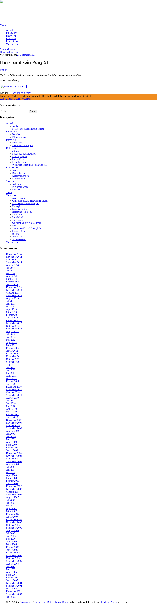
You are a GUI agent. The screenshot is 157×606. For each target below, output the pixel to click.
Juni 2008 (11, 469)
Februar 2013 (12, 315)
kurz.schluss (18, 159)
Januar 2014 (12, 284)
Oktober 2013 (13, 292)
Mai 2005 (10, 569)
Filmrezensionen (20, 137)
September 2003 (14, 594)
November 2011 (14, 356)
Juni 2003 (11, 597)
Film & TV (11, 33)
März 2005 (11, 574)
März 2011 (11, 378)
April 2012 (11, 342)
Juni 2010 (11, 403)
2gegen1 (16, 151)
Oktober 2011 (12, 359)
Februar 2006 (12, 547)
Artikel (9, 30)
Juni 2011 (10, 370)
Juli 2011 (10, 367)
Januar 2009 (12, 450)
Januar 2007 (12, 516)
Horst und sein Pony (10, 52)
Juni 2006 (11, 536)
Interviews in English (22, 145)
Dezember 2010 (14, 386)
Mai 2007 (10, 505)
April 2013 (11, 309)
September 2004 (14, 585)
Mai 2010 (10, 406)
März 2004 (11, 588)
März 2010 (11, 411)
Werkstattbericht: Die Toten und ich (29, 164)
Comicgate (25, 602)
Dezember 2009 (14, 420)
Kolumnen (11, 38)
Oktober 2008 (13, 458)
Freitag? (16, 206)
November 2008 (14, 456)
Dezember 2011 (13, 353)
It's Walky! (17, 217)
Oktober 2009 (13, 425)
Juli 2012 (10, 334)
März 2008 (11, 478)
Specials (10, 181)
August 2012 (12, 331)
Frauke (3, 70)
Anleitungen (18, 184)
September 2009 (14, 428)
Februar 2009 (12, 447)
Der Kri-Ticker (19, 173)
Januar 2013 (12, 317)
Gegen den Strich (20, 209)
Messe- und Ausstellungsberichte (28, 128)
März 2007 (11, 511)
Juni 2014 (11, 270)
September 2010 (14, 395)
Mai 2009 (10, 439)
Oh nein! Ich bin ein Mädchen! (27, 223)
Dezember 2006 (14, 519)
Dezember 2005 (14, 552)
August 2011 (12, 364)
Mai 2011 (10, 373)
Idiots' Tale (17, 214)
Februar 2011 (12, 381)
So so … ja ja (18, 231)
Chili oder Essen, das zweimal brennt (30, 200)
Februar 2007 (12, 514)
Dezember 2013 (14, 287)
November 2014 (14, 256)
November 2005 (14, 555)
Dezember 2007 (14, 486)
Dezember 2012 (14, 320)
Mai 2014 (10, 273)
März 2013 (11, 312)
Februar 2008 (12, 480)
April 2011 (11, 375)
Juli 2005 (10, 566)
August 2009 (12, 431)
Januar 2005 (12, 580)
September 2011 (14, 362)
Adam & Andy (19, 198)
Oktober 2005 (13, 558)
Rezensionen (12, 41)
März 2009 (11, 444)
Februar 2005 (12, 577)
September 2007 (14, 494)
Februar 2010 (12, 414)
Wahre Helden (19, 239)
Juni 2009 (11, 436)
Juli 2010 (10, 400)
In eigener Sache (20, 187)
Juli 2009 (10, 433)
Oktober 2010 (13, 392)
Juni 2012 (11, 337)
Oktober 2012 (13, 326)
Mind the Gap (19, 162)
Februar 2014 (12, 281)
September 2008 (14, 461)
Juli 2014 (10, 268)
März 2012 (11, 345)
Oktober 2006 (13, 525)
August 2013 (12, 298)
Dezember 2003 (14, 591)
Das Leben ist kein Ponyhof (25, 203)
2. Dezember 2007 (26, 54)
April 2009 (11, 442)
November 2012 (14, 323)
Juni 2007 (11, 503)
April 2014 (11, 276)
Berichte (16, 134)
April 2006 (11, 541)
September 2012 (14, 328)
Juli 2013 (10, 301)
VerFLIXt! (17, 236)
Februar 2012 (12, 348)
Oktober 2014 (13, 259)
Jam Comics (18, 220)
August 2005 (12, 563)
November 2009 (14, 422)
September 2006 (14, 527)
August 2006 (12, 530)
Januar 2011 (12, 384)
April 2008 (11, 475)
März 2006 (11, 544)
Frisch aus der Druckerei (24, 153)
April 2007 (11, 508)
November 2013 (14, 290)
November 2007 (14, 489)
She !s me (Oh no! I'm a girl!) (26, 228)
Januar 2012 (12, 350)
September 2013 (14, 295)
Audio (15, 170)
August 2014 (12, 265)
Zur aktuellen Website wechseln (15, 98)
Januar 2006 (12, 550)
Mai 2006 (10, 538)
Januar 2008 (12, 483)
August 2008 (12, 464)
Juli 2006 (10, 533)
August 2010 (12, 397)
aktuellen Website (108, 602)
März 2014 (11, 279)
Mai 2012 (10, 339)
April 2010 (11, 409)
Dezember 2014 (14, 254)
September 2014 (14, 262)
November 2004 (14, 583)
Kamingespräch (19, 156)
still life (15, 234)
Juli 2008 (10, 467)
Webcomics (11, 195)
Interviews (11, 35)
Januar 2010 (12, 417)
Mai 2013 (10, 306)
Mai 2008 (10, 472)
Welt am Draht (13, 44)
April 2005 (11, 572)
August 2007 (12, 497)
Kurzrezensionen (20, 176)
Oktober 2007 (13, 491)
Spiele (9, 192)
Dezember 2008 (14, 453)
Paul (14, 225)
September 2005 (14, 561)
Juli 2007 (10, 500)
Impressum (40, 602)
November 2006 (14, 522)
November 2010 (14, 389)
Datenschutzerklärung (57, 602)
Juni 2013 (11, 303)
